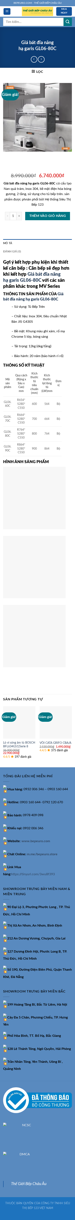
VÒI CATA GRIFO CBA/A (55, 743)
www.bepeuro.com (35, 841)
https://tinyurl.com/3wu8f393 (33, 874)
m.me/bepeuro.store (42, 854)
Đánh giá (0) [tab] (12, 251)
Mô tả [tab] (7, 243)
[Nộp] (68, 22)
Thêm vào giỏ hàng (47, 216)
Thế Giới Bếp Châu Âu (28, 1184)
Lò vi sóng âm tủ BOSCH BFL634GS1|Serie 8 (19, 744)
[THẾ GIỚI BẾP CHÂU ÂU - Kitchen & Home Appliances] (37, 11)
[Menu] (7, 11)
